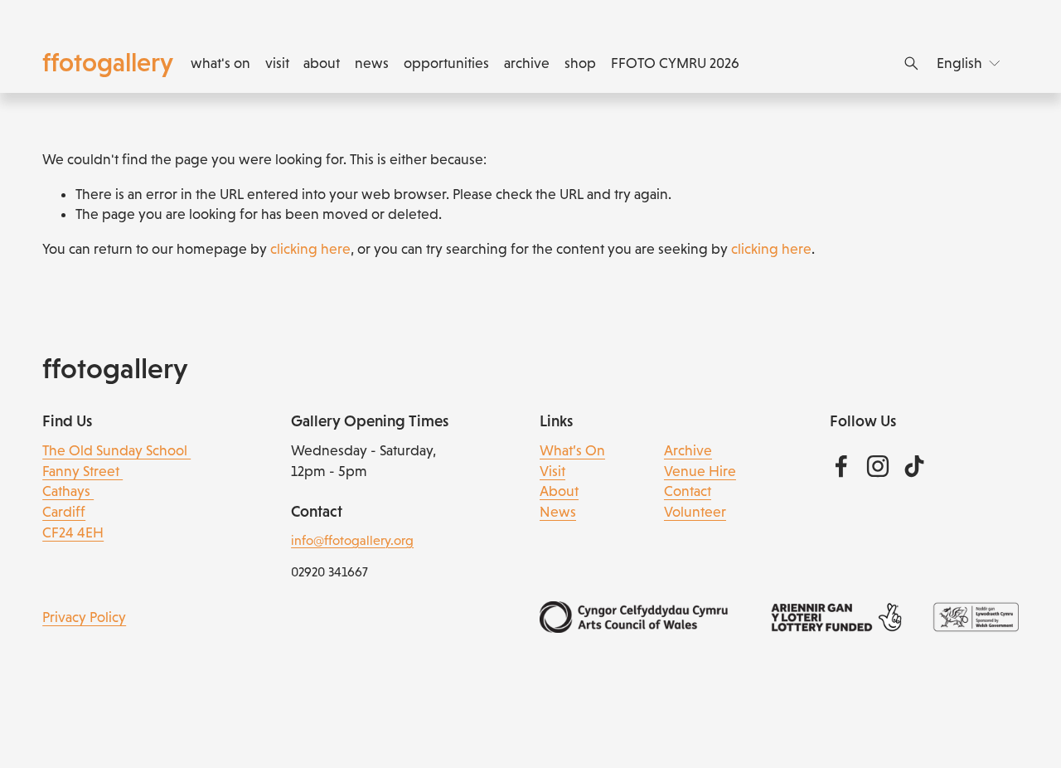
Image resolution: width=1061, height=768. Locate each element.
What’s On (572, 450)
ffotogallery (107, 62)
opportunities (446, 63)
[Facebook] (841, 466)
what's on (220, 63)
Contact (687, 491)
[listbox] (969, 63)
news (372, 63)
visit (277, 63)
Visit (552, 471)
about (321, 63)
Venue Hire (700, 471)
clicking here (310, 249)
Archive (688, 450)
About (559, 491)
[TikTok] (914, 466)
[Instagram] (877, 466)
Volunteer (695, 511)
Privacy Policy (84, 617)
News (558, 511)
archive (527, 63)
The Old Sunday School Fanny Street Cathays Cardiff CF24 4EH (116, 491)
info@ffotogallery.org (352, 540)
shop (580, 63)
